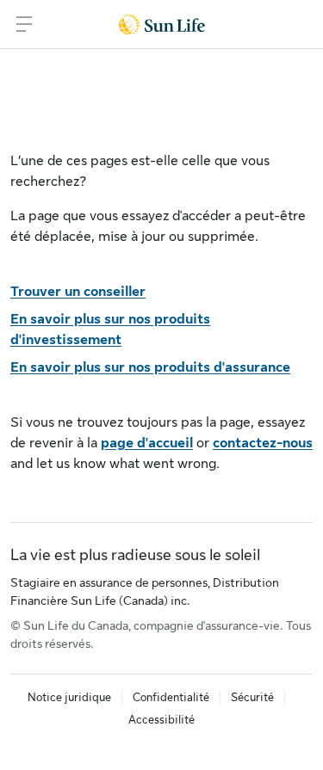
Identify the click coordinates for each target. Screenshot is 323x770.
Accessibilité (161, 719)
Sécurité (252, 697)
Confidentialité (171, 697)
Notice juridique (69, 697)
